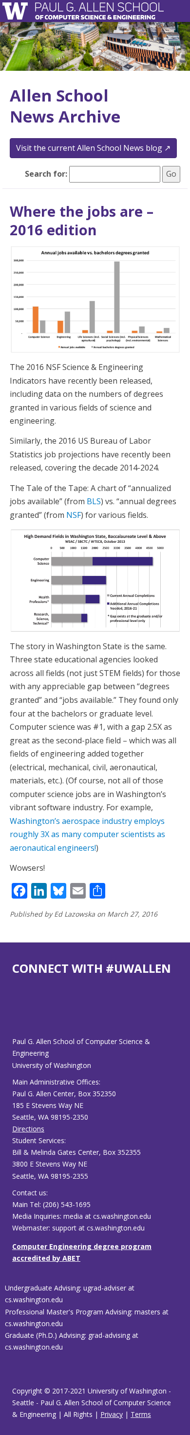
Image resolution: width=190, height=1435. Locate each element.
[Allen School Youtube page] (19, 1013)
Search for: (46, 173)
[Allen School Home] (18, 11)
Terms (141, 1414)
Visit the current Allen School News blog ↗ (93, 148)
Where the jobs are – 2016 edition (81, 220)
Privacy (111, 1414)
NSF (73, 515)
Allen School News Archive (65, 105)
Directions (28, 1128)
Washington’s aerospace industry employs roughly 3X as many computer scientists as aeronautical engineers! (87, 834)
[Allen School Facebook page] (14, 1013)
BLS (94, 501)
